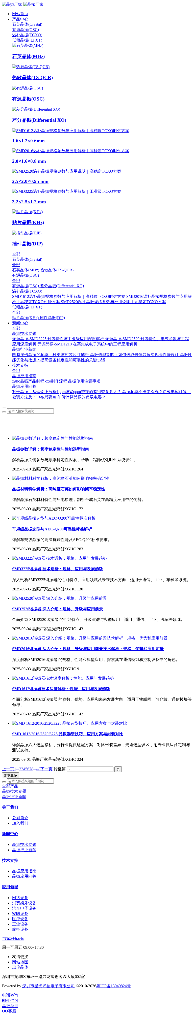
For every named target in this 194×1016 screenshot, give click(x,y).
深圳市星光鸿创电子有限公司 (48, 986)
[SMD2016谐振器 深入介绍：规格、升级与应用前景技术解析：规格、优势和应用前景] (89, 638)
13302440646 (13, 938)
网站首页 (20, 14)
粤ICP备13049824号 (113, 986)
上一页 (8, 769)
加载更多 (10, 775)
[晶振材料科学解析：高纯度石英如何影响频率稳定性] (60, 478)
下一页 (46, 769)
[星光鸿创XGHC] (97, 4)
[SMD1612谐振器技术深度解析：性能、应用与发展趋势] (63, 678)
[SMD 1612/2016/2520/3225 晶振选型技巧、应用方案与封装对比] (69, 723)
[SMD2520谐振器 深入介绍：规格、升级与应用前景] (59, 598)
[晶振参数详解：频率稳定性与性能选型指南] (52, 438)
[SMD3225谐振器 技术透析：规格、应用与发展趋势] (59, 558)
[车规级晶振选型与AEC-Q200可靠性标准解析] (53, 518)
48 (38, 769)
